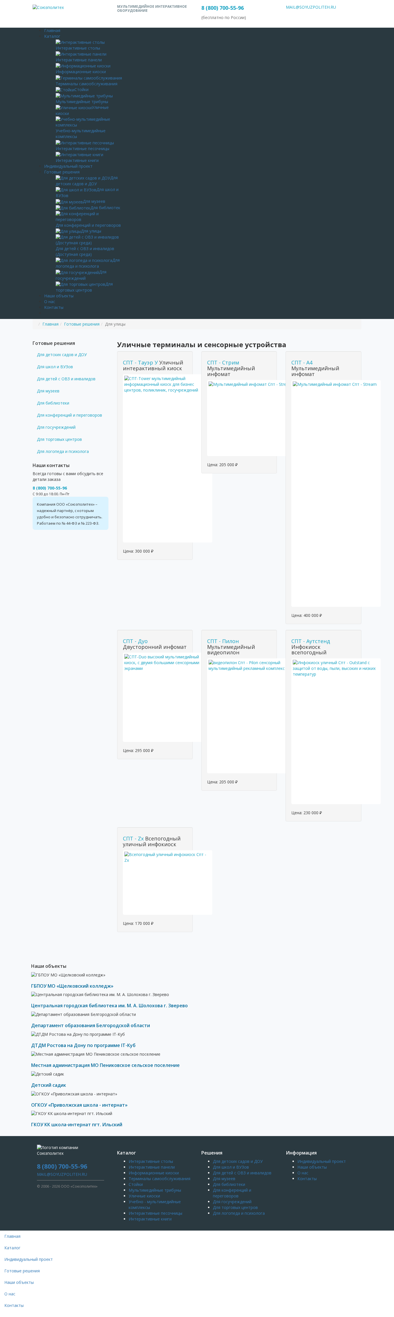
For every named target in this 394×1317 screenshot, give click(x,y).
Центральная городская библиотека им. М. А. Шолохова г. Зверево (109, 1005)
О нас (49, 301)
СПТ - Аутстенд (310, 641)
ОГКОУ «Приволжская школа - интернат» (79, 1105)
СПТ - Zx (133, 838)
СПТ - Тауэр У (141, 362)
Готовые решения (62, 172)
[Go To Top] (0, 1314)
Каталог (52, 36)
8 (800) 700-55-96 (222, 7)
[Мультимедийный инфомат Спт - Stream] (252, 418)
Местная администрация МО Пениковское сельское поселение (105, 1065)
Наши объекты (59, 295)
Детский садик (48, 1085)
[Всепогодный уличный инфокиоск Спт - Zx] (167, 882)
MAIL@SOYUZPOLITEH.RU (311, 7)
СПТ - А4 (301, 362)
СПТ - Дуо (135, 641)
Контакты (53, 307)
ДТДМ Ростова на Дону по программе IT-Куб (83, 1045)
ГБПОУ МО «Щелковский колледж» (72, 986)
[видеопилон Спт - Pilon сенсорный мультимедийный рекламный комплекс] (252, 715)
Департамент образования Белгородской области (90, 1025)
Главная (52, 30)
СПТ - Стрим (223, 362)
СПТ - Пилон (223, 641)
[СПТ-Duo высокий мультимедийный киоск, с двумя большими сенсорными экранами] (167, 697)
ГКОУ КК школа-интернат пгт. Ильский (76, 1124)
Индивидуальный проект (68, 166)
